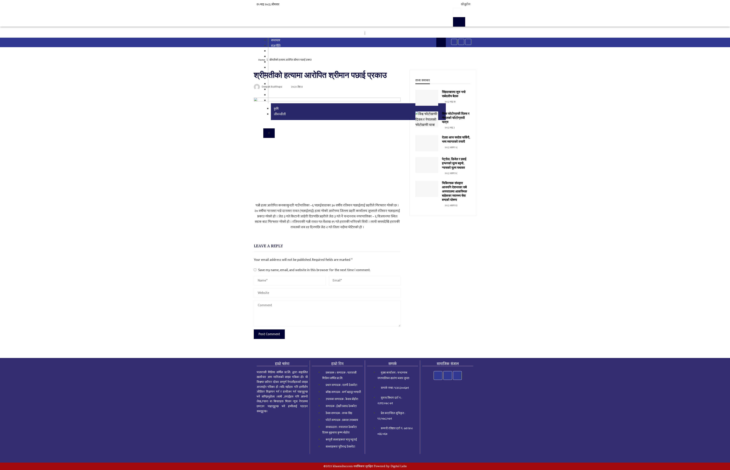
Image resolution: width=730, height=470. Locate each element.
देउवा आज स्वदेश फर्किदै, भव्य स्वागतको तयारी (456, 139)
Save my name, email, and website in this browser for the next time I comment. (314, 270)
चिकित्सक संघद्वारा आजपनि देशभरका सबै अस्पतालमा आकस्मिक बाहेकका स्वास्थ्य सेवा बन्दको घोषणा (454, 191)
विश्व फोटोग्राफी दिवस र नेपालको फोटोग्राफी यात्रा (455, 117)
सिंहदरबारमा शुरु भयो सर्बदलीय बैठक (454, 94)
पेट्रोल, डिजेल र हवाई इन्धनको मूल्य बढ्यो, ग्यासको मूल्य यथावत (454, 163)
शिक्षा (274, 56)
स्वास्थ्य (275, 62)
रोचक (274, 67)
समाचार (275, 40)
